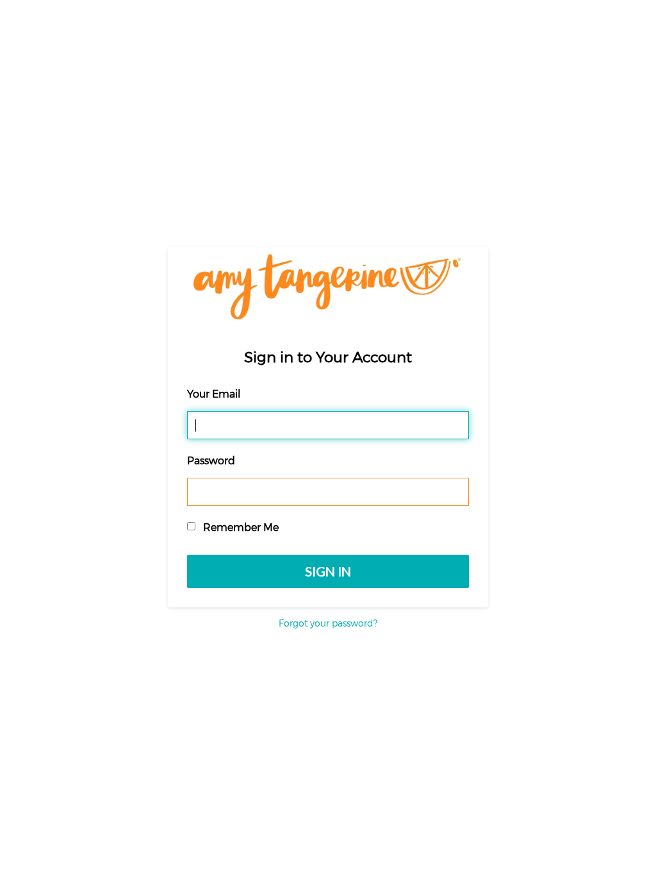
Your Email (213, 393)
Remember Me (240, 527)
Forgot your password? (328, 623)
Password (211, 460)
